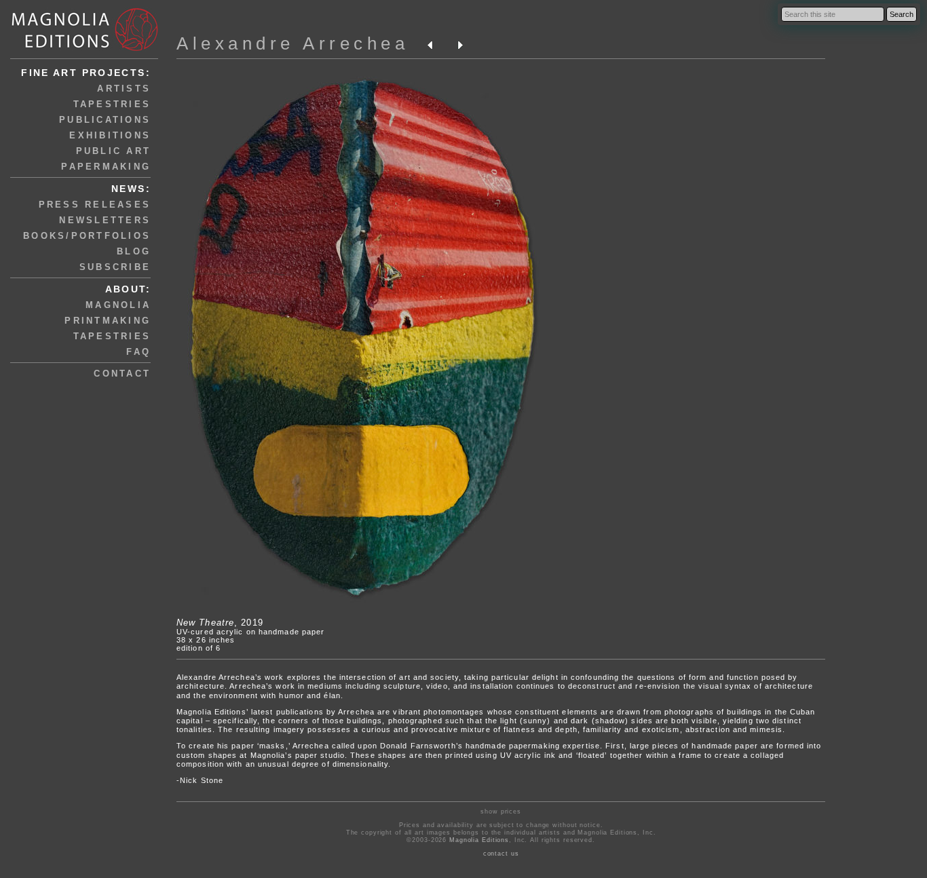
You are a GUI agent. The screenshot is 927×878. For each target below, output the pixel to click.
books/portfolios (87, 236)
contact (122, 373)
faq (138, 352)
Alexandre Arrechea (292, 43)
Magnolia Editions (479, 840)
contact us (501, 853)
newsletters (105, 220)
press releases (95, 204)
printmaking (107, 321)
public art (113, 151)
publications (105, 120)
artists (124, 88)
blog (134, 251)
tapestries (112, 104)
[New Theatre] (362, 606)
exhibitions (110, 135)
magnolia (118, 305)
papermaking (106, 166)
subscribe (115, 267)
